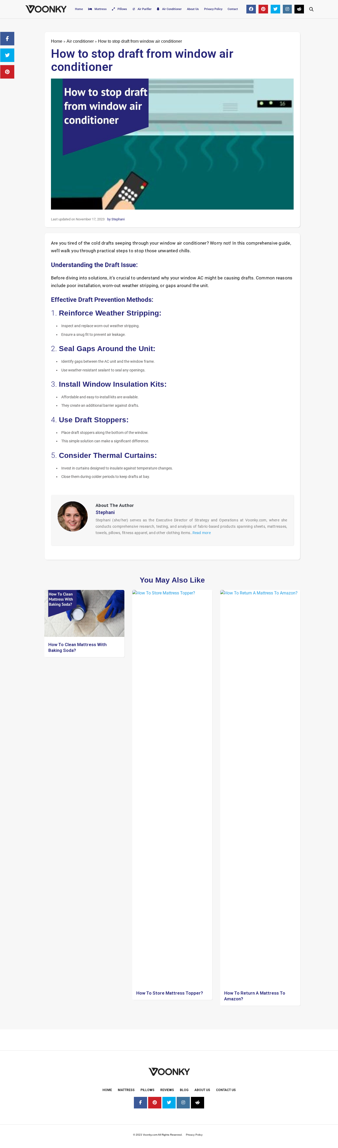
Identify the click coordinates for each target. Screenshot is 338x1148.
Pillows (122, 9)
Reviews (167, 1090)
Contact (233, 9)
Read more (202, 533)
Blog (184, 1090)
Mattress (101, 9)
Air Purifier (145, 9)
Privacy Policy (213, 9)
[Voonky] (46, 9)
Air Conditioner (172, 9)
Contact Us (226, 1090)
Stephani (105, 512)
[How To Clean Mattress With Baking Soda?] (84, 613)
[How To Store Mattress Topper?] (172, 787)
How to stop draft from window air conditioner (142, 60)
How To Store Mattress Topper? (169, 993)
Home (79, 9)
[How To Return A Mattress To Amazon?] (260, 787)
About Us (193, 9)
